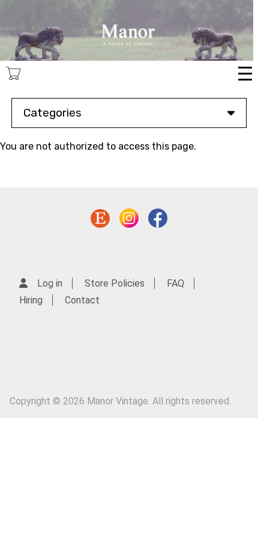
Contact (82, 300)
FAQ (175, 283)
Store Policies (115, 283)
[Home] (126, 30)
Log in (49, 283)
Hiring (31, 300)
